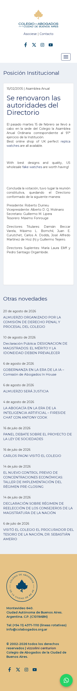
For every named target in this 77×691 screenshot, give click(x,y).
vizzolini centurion (41, 648)
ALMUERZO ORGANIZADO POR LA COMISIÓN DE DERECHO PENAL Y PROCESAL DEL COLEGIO (32, 322)
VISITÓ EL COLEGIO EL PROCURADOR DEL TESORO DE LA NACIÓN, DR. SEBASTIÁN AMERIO (38, 534)
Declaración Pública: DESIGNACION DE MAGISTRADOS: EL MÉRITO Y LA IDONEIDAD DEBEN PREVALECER (35, 348)
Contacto (46, 34)
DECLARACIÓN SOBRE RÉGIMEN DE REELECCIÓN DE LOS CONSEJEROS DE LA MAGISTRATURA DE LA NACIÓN (38, 508)
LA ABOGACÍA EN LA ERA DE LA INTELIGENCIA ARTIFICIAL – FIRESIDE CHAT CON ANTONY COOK (34, 412)
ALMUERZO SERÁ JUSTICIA (26, 391)
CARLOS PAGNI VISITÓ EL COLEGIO (32, 456)
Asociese (30, 34)
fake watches (32, 167)
